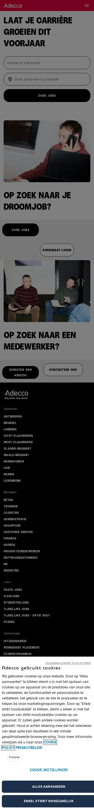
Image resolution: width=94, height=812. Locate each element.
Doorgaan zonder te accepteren (68, 663)
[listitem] (14, 757)
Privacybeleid (29, 748)
